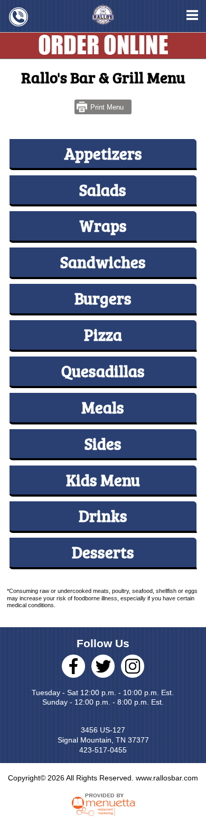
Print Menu (107, 107)
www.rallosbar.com (167, 778)
